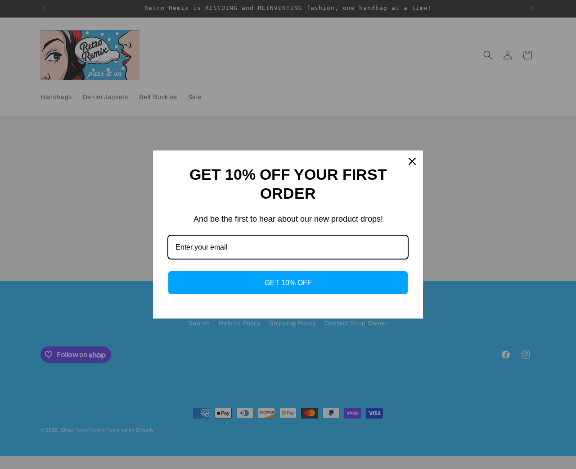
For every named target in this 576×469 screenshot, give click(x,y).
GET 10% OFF (288, 283)
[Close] (412, 161)
